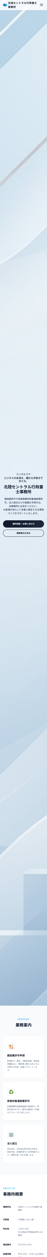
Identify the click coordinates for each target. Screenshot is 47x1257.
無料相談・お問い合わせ (24, 524)
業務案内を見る (24, 533)
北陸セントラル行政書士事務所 (22, 5)
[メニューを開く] (41, 5)
